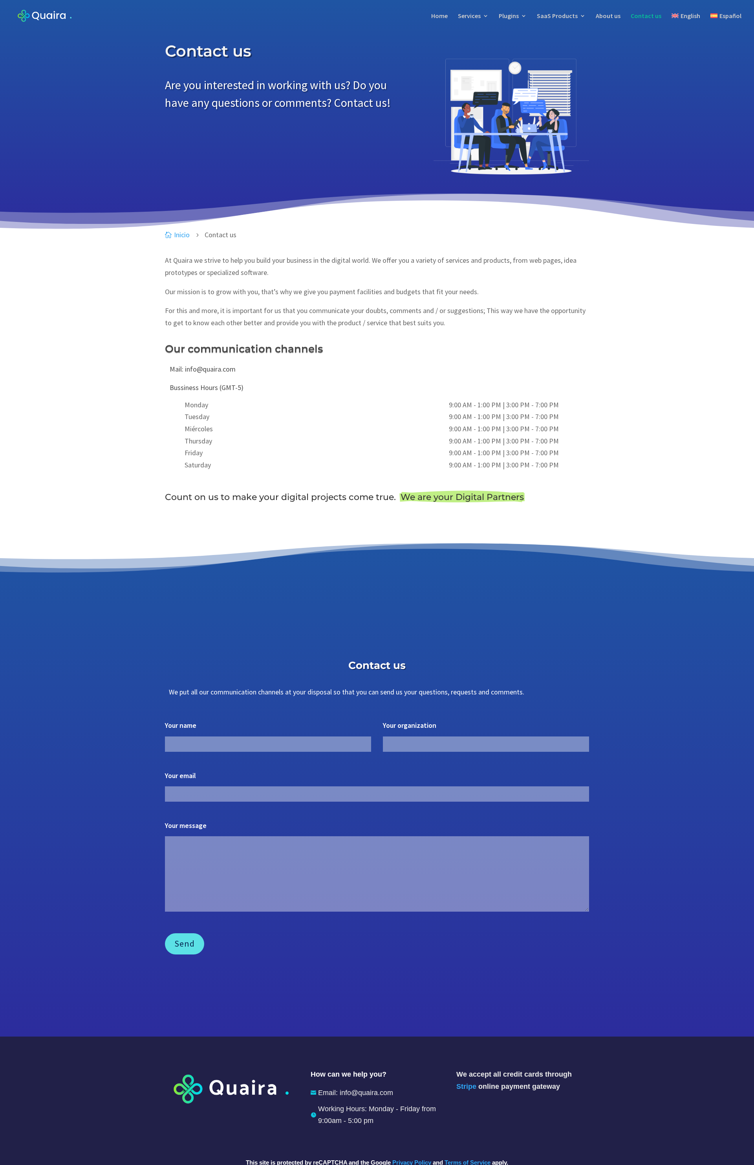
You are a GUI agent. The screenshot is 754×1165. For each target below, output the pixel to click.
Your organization (409, 725)
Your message (186, 825)
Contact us (646, 16)
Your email (180, 775)
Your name (180, 725)
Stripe (466, 1086)
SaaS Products (557, 16)
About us (608, 16)
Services (469, 16)
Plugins (509, 16)
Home (439, 16)
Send (184, 943)
